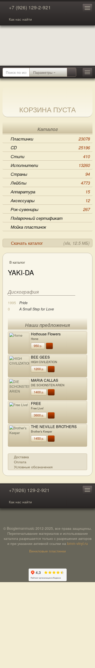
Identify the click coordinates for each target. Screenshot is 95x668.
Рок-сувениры (50, 209)
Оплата (20, 461)
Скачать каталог (50, 243)
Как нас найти (20, 19)
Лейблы (50, 183)
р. (38, 345)
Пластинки (50, 139)
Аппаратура (50, 192)
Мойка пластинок (28, 227)
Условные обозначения (33, 466)
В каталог (17, 262)
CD (50, 148)
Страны (50, 174)
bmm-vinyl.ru (77, 543)
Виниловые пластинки (47, 550)
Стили (50, 156)
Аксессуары (50, 200)
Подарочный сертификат (37, 218)
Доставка (21, 456)
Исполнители (50, 165)
